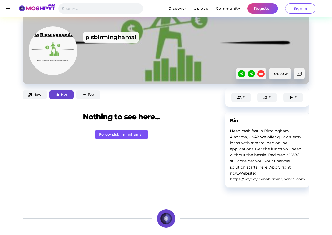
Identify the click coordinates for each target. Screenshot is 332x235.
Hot (64, 94)
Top (91, 94)
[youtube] (261, 73)
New (37, 94)
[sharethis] (241, 73)
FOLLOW (280, 73)
